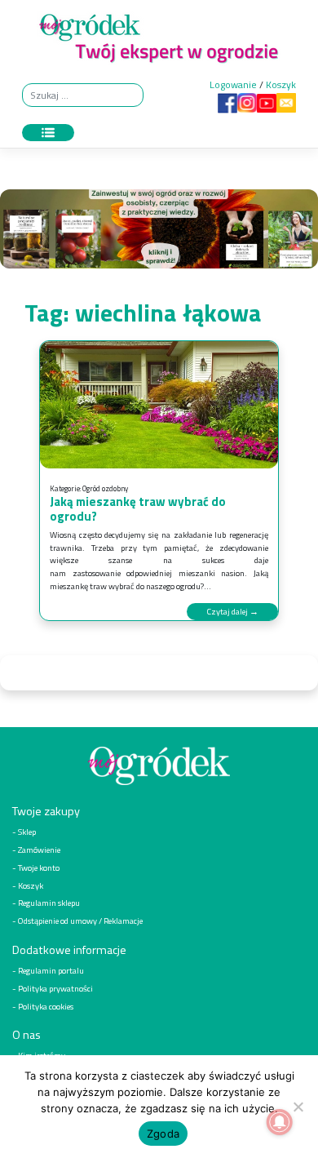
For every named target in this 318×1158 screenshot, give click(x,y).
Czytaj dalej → (232, 611)
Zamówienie (39, 849)
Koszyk (281, 84)
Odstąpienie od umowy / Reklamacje (80, 920)
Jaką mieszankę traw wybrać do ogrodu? (138, 509)
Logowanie (233, 84)
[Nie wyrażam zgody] (297, 1106)
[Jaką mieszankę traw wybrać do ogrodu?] (159, 404)
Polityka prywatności (55, 988)
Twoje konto (39, 867)
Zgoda (163, 1133)
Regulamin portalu (51, 970)
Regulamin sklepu (49, 902)
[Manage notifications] (280, 1122)
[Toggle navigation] (48, 133)
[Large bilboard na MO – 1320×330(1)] (159, 233)
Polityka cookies (45, 1006)
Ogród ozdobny (105, 488)
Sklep (27, 831)
